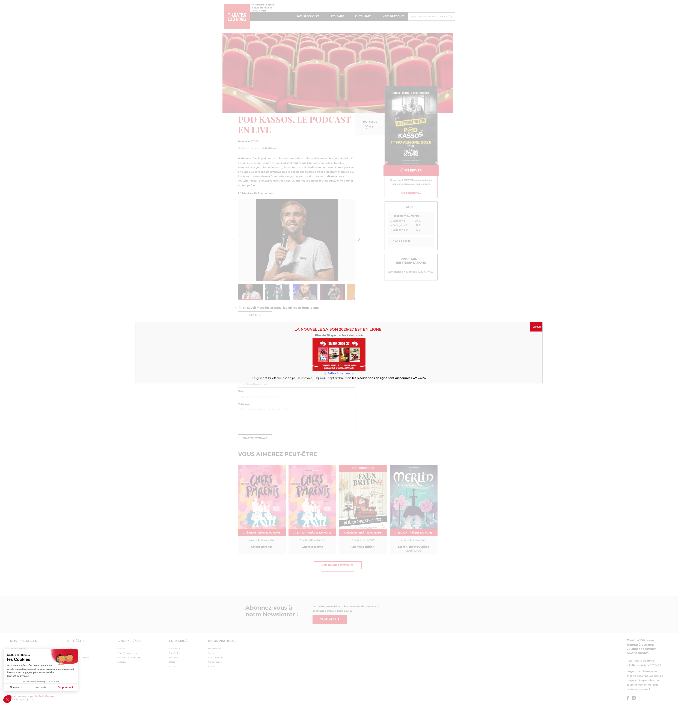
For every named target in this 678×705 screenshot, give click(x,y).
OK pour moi (65, 687)
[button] (7, 699)
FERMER (536, 327)
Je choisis (40, 687)
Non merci (16, 687)
